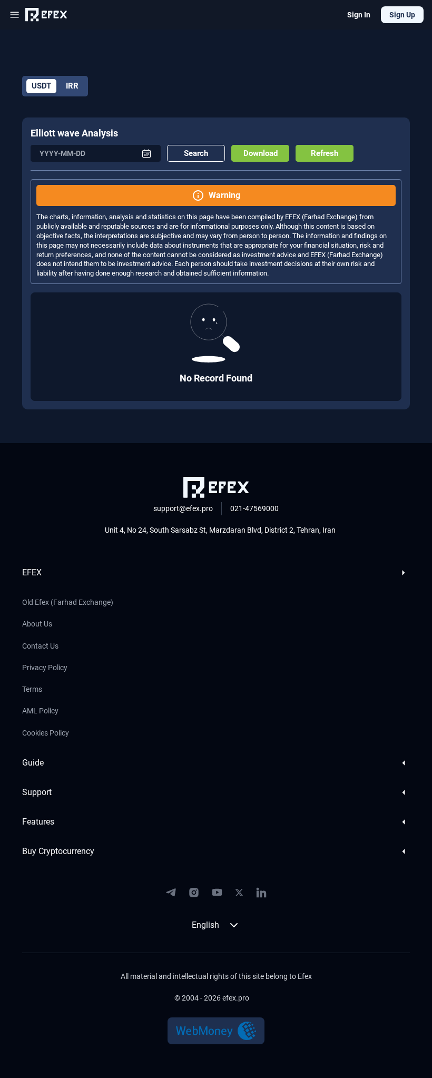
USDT (41, 86)
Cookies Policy (45, 733)
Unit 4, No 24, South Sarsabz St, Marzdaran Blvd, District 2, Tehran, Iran (220, 530)
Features (38, 822)
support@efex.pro (183, 508)
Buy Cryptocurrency (58, 851)
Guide (33, 763)
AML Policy (40, 711)
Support (37, 792)
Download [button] (260, 153)
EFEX (32, 572)
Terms (32, 689)
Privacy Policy (44, 667)
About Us (37, 624)
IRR (72, 86)
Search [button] (196, 153)
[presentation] (88, 153)
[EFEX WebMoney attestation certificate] (216, 1030)
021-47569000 (254, 508)
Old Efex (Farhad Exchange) (67, 602)
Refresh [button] (324, 153)
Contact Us (40, 646)
